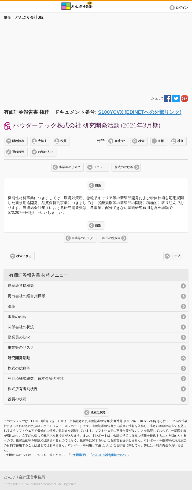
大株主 (42, 141)
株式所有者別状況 (23, 389)
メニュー (100, 167)
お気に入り (45, 152)
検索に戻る (24, 256)
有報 (161, 141)
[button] (179, 8)
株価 (180, 141)
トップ (175, 256)
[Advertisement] (96, 56)
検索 (141, 141)
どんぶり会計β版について (109, 455)
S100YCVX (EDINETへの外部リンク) (139, 112)
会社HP (119, 141)
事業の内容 (17, 317)
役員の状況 (17, 399)
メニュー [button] (4, 6)
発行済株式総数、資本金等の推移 (36, 379)
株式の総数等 (124, 167)
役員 (63, 141)
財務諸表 (18, 141)
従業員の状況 (19, 337)
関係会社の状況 (21, 327)
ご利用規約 (78, 455)
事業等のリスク (69, 167)
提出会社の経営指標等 (26, 296)
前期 (98, 185)
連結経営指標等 (21, 286)
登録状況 (18, 152)
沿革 (11, 306)
